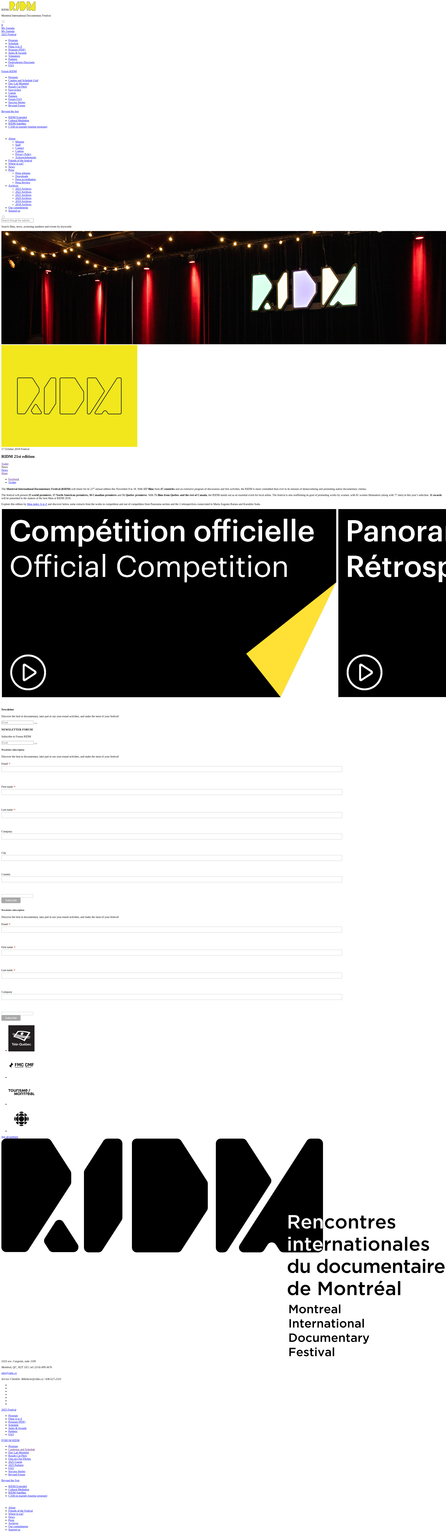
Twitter (12, 482)
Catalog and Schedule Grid (23, 80)
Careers (19, 151)
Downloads (21, 176)
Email (6, 764)
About (11, 138)
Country (5, 874)
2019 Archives (23, 201)
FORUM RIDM (10, 1440)
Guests (12, 92)
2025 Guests (15, 1461)
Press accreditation (25, 179)
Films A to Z (15, 46)
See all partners (9, 1136)
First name (8, 787)
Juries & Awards (17, 52)
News (11, 166)
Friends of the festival (20, 160)
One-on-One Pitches (19, 1458)
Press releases (22, 173)
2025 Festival (8, 1409)
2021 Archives (23, 195)
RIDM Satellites (17, 123)
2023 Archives (23, 188)
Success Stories (16, 102)
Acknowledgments (25, 157)
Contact (19, 148)
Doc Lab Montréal (18, 83)
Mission (19, 141)
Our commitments (18, 207)
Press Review (22, 182)
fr (2, 25)
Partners (12, 59)
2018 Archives (23, 204)
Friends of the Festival (20, 1510)
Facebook (13, 479)
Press (11, 169)
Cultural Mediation (18, 120)
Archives (13, 185)
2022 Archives (23, 191)
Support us (14, 210)
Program (13, 40)
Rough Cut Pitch (17, 86)
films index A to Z (37, 504)
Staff (18, 144)
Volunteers (14, 56)
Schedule (13, 43)
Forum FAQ (15, 99)
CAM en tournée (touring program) (27, 126)
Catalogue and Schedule (21, 1449)
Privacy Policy (23, 154)
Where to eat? (16, 163)
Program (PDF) (16, 49)
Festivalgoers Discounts (21, 62)
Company (6, 831)
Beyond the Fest (10, 1480)
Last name (8, 810)
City (3, 852)
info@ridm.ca (9, 1373)
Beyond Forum (16, 105)
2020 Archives (23, 198)
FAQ (11, 65)
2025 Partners (16, 1465)
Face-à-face (14, 89)
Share (4, 473)
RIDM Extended (17, 117)
